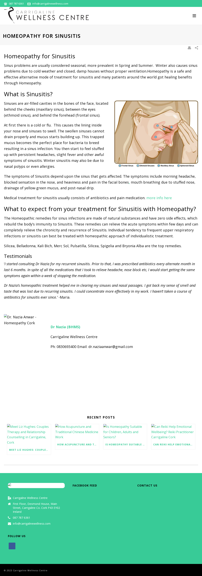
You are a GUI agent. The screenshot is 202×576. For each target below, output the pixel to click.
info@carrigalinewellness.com (50, 3)
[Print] (189, 47)
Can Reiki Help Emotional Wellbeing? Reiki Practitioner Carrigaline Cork (174, 444)
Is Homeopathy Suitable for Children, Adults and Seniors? (126, 444)
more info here (159, 197)
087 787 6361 (16, 3)
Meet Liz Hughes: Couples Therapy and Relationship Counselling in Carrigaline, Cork (30, 450)
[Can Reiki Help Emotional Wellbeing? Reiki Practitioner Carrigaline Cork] (173, 432)
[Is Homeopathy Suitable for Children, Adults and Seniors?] (125, 432)
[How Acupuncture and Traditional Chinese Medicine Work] (77, 432)
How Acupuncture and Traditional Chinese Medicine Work (78, 444)
